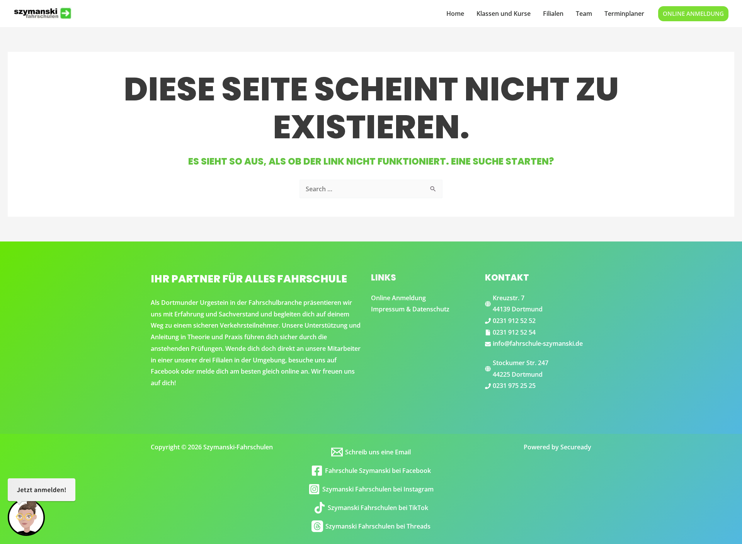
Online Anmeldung (398, 298)
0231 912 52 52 (514, 320)
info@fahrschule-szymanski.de (538, 343)
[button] (693, 13)
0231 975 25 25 (514, 385)
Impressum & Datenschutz (410, 309)
